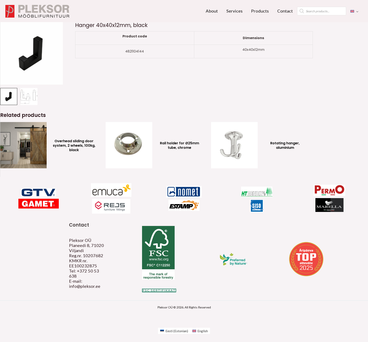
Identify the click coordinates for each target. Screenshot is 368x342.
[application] (356, 10)
